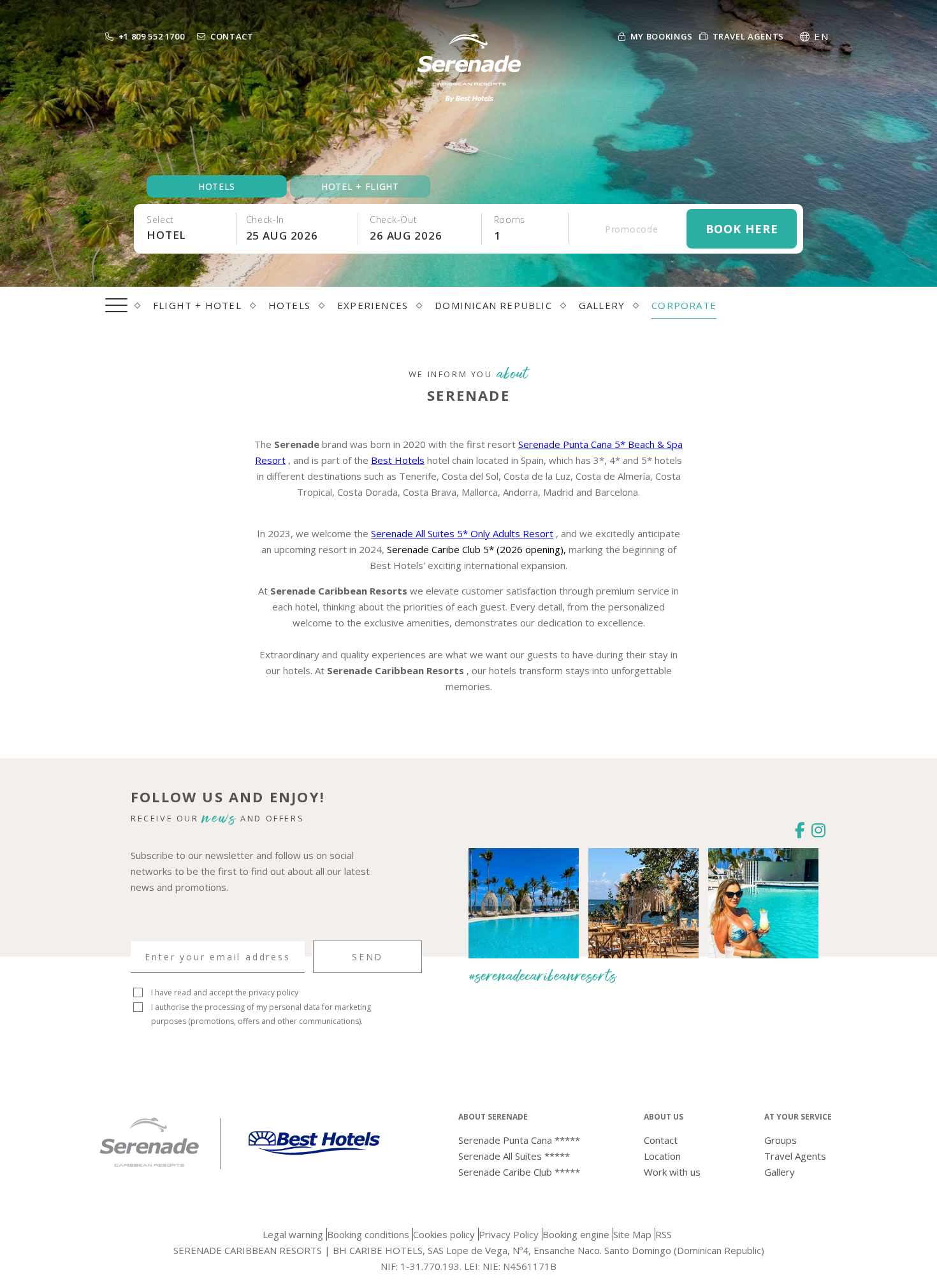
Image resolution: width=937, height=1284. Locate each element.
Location (662, 1156)
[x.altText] (149, 1164)
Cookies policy (444, 1234)
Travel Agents (748, 36)
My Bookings (661, 36)
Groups (780, 1140)
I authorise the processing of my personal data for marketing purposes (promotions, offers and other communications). (261, 1014)
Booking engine (575, 1234)
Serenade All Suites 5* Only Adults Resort (462, 533)
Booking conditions (368, 1234)
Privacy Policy (509, 1234)
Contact (232, 36)
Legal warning (293, 1234)
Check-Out (393, 219)
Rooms (510, 219)
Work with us (672, 1171)
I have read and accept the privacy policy (224, 992)
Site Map (632, 1234)
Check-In (265, 219)
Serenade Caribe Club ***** (519, 1171)
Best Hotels (398, 460)
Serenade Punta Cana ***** (519, 1140)
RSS (663, 1234)
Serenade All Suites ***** (514, 1156)
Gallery (779, 1171)
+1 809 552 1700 (152, 36)
